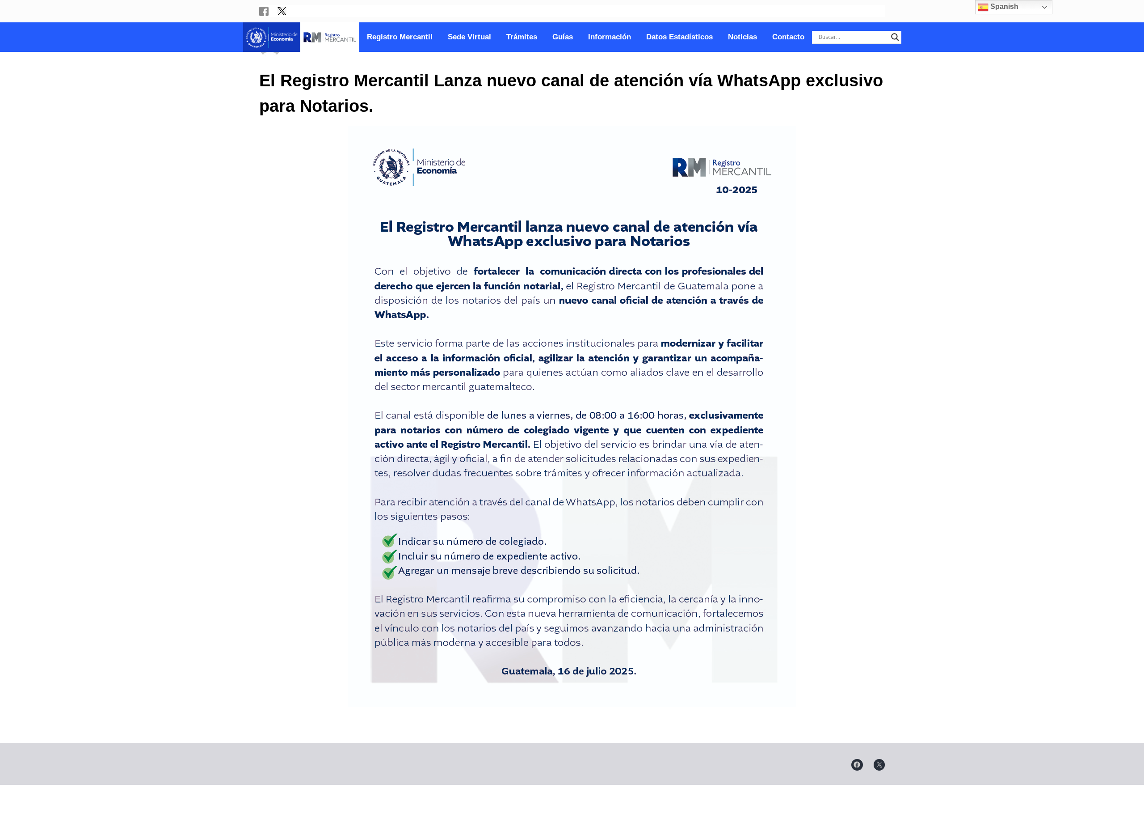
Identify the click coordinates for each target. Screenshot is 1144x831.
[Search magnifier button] (895, 37)
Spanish (1003, 6)
